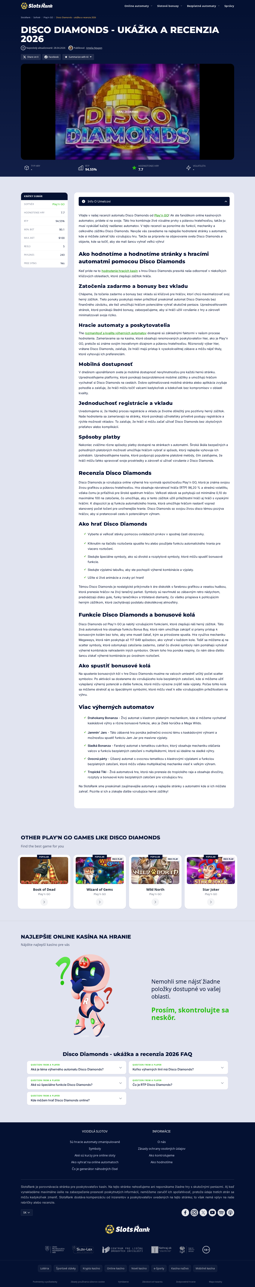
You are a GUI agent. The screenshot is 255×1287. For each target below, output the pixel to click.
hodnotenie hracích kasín (120, 271)
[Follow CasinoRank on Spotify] (221, 1212)
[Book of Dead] (44, 882)
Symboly (95, 1149)
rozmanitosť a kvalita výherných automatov (115, 333)
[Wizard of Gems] (99, 882)
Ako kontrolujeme (161, 1155)
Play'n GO (58, 204)
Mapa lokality (215, 1281)
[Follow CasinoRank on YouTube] (212, 1212)
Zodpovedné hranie (185, 1281)
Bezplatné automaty (201, 6)
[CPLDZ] (122, 1249)
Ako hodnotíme (162, 1162)
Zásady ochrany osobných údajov (161, 1149)
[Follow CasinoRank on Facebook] (185, 1212)
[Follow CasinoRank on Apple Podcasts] (230, 1212)
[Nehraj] (161, 1249)
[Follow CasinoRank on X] (203, 1212)
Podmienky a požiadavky (45, 1281)
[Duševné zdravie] (187, 1249)
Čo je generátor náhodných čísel (95, 1169)
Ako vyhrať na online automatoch (94, 1162)
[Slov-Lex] (83, 1249)
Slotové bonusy (168, 6)
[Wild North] (155, 882)
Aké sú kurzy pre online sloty (95, 1155)
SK (24, 1212)
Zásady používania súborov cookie (88, 1281)
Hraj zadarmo (127, 111)
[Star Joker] (211, 882)
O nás (162, 1142)
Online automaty (136, 6)
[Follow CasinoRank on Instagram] (194, 1212)
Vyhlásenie (123, 1281)
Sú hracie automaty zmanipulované (95, 1142)
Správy (229, 6)
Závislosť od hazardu (152, 1281)
